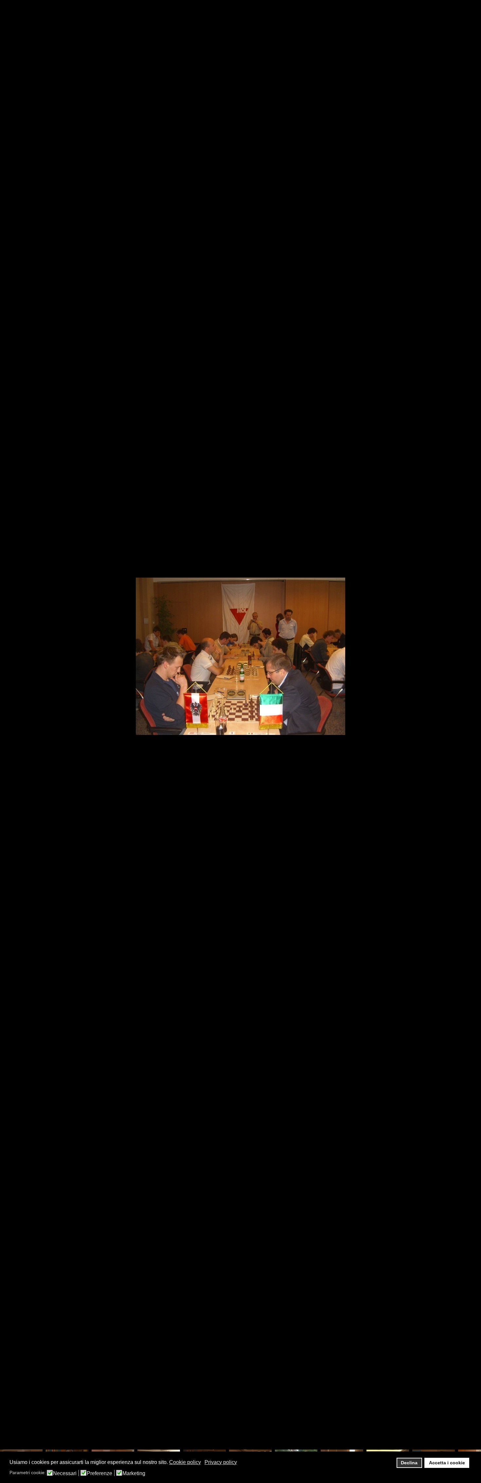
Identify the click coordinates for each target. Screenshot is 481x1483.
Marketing (133, 1473)
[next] (469, 732)
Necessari (65, 1473)
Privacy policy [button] (221, 1462)
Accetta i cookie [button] (447, 1462)
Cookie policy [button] (185, 1462)
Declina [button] (409, 1462)
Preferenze (99, 1473)
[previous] (11, 732)
